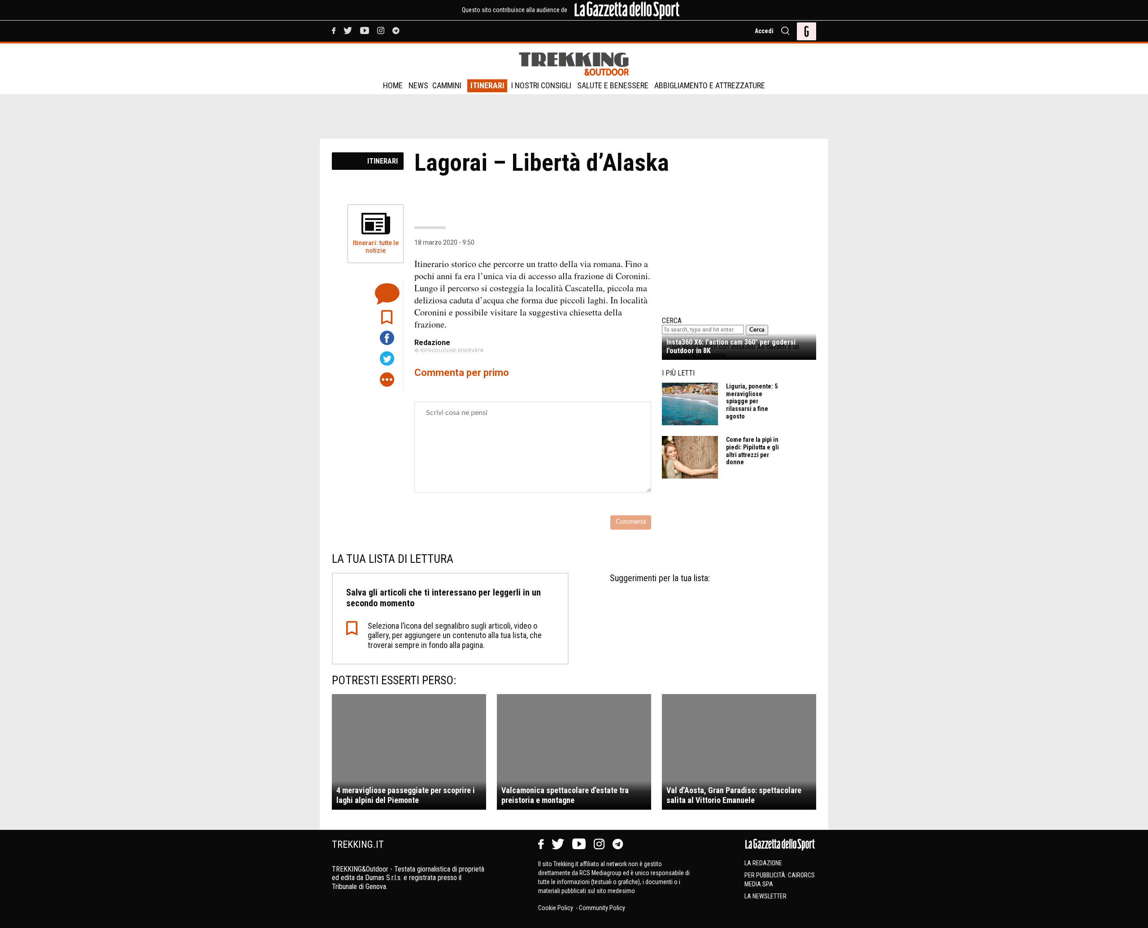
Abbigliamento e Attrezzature (709, 85)
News (418, 85)
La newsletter (765, 896)
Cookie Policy (556, 907)
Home (393, 85)
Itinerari (487, 85)
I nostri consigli (541, 85)
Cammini (446, 85)
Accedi (764, 31)
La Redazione (763, 863)
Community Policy (602, 907)
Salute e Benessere (612, 85)
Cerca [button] (757, 330)
